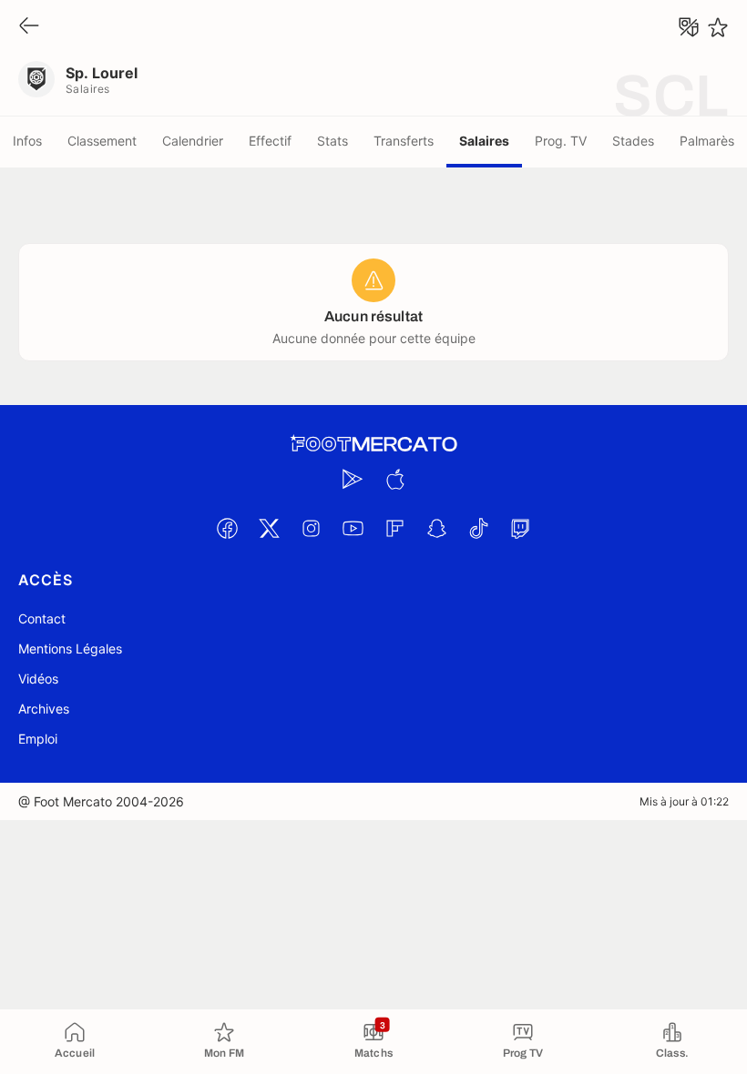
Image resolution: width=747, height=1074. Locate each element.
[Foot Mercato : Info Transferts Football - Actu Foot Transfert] (373, 444)
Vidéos (38, 678)
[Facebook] (226, 528)
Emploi (37, 738)
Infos (27, 140)
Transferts (404, 140)
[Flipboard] (394, 528)
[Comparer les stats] (689, 27)
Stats (332, 140)
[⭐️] (718, 27)
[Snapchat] (436, 528)
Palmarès (707, 140)
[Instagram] (310, 528)
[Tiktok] (478, 528)
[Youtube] (352, 528)
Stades (633, 140)
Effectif (270, 140)
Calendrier (192, 140)
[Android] (352, 478)
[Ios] (394, 478)
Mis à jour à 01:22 (684, 801)
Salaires (484, 140)
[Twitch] (520, 528)
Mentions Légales (70, 648)
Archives (43, 708)
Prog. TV (561, 140)
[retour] (29, 27)
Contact (42, 618)
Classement (102, 140)
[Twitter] (268, 528)
